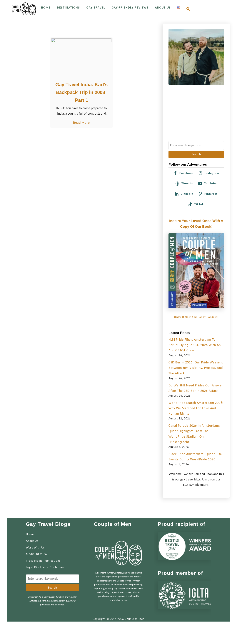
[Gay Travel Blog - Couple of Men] (23, 9)
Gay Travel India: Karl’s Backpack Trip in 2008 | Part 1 (81, 92)
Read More (81, 123)
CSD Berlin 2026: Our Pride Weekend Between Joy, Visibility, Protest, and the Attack (195, 368)
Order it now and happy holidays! (196, 317)
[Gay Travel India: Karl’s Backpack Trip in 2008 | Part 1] (81, 58)
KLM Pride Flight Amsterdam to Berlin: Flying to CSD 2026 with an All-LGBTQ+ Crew (194, 345)
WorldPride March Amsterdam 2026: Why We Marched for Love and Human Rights (195, 408)
